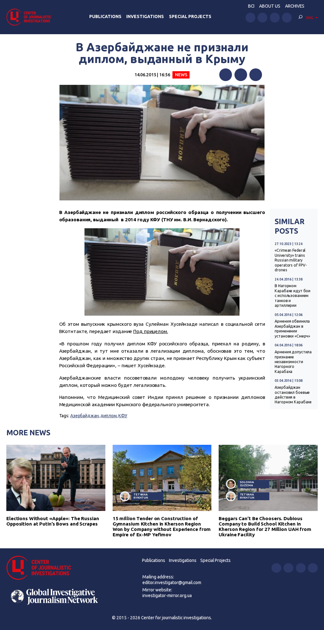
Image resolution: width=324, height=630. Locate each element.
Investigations (145, 16)
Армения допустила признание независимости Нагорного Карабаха (293, 362)
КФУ (122, 415)
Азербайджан (84, 415)
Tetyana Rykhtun (141, 496)
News (181, 74)
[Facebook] (225, 74)
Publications (105, 16)
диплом (108, 415)
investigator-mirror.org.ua (167, 595)
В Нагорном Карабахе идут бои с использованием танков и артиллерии (292, 295)
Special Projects (190, 16)
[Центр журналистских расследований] (30, 17)
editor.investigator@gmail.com (171, 582)
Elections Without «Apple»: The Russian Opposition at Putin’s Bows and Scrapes (52, 521)
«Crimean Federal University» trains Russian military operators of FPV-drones (291, 260)
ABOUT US (269, 6)
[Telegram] (255, 74)
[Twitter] (240, 74)
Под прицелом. (150, 331)
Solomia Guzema (247, 483)
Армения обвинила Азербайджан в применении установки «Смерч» (292, 328)
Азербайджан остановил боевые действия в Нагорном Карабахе (293, 394)
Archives (294, 6)
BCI (251, 6)
